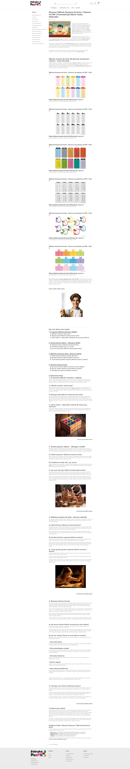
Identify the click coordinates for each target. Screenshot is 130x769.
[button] (54, 8)
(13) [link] (41, 25)
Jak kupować (68, 755)
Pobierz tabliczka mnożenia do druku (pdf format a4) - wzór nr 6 (66, 273)
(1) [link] (41, 33)
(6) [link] (40, 31)
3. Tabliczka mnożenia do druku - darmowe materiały (65, 354)
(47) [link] (37, 27)
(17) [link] (38, 19)
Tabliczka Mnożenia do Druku (58, 72)
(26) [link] (40, 23)
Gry (75, 464)
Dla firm (49, 755)
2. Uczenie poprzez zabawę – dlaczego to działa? (64, 343)
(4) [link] (39, 37)
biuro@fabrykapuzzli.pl (35, 762)
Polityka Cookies (69, 761)
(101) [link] (40, 15)
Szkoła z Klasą (53, 732)
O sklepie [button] (50, 751)
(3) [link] (39, 35)
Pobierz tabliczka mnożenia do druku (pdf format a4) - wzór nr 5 (66, 238)
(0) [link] (39, 39)
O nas (49, 753)
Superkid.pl (52, 735)
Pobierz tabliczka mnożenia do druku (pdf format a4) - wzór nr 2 (66, 136)
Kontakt (49, 757)
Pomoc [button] (67, 751)
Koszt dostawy (86, 757)
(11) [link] (37, 21)
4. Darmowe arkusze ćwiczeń (58, 365)
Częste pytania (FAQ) (69, 753)
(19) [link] (35, 17)
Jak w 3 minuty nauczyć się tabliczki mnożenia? (58, 739)
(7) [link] (46, 29)
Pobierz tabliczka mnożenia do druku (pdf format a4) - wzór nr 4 (66, 205)
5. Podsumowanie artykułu (56, 375)
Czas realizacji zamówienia (88, 753)
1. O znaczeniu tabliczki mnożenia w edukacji (63, 332)
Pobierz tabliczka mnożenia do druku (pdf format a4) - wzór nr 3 (66, 170)
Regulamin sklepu (69, 757)
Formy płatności (86, 755)
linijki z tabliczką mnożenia (66, 279)
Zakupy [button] (85, 751)
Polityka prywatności (69, 759)
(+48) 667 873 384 (34, 764)
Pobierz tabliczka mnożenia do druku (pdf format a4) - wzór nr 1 (66, 99)
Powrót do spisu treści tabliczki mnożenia (84, 439)
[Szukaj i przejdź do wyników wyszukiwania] (76, 3)
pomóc (50, 465)
